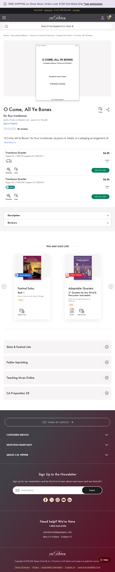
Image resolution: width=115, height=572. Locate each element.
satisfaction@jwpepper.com (57, 532)
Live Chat (76, 10)
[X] (52, 500)
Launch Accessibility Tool (89, 567)
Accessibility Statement (52, 567)
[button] (57, 71)
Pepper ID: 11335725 (15, 156)
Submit (92, 490)
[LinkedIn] (70, 500)
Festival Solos (26, 288)
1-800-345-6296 (57, 526)
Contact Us (48, 10)
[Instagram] (58, 500)
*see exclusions (93, 4)
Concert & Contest (64, 35)
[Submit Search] (6, 26)
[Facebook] (45, 500)
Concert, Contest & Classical (42, 35)
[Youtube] (64, 500)
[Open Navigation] (4, 18)
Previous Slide (4, 286)
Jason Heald (10, 123)
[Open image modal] (57, 73)
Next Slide (111, 286)
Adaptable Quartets (80, 288)
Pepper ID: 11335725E (15, 182)
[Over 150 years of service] (57, 422)
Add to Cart (100, 170)
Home (6, 35)
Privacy (35, 567)
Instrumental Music (19, 35)
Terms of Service (22, 567)
